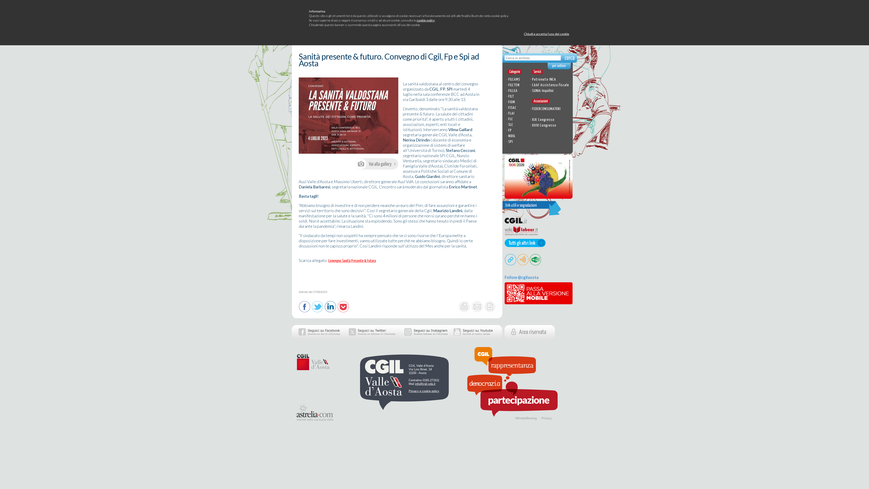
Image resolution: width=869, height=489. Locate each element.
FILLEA (513, 91)
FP (510, 130)
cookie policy (426, 20)
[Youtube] (475, 337)
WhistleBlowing (526, 418)
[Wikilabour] (520, 237)
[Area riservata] (539, 337)
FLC (510, 119)
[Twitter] (372, 337)
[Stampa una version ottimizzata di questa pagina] (464, 307)
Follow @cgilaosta (522, 277)
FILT (511, 96)
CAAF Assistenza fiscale (550, 85)
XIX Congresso (543, 120)
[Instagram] (424, 337)
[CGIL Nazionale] (520, 223)
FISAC (512, 108)
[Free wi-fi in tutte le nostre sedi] (536, 263)
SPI (510, 142)
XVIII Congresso (544, 125)
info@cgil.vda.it (425, 384)
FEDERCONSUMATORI (546, 109)
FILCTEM (514, 85)
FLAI (511, 113)
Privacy (546, 418)
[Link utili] (524, 245)
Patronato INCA (544, 80)
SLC (510, 125)
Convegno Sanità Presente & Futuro (352, 261)
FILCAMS (514, 80)
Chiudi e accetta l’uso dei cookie (546, 34)
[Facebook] (318, 337)
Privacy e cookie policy (424, 391)
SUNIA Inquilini (543, 91)
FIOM (511, 102)
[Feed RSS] (523, 263)
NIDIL (512, 136)
